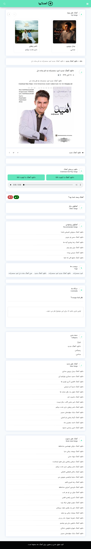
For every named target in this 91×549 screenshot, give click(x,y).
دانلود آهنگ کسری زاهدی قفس (72, 497)
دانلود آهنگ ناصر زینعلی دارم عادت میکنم (69, 407)
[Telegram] (17, 152)
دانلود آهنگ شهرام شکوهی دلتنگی (72, 528)
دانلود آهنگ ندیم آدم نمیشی (73, 387)
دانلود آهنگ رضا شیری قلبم (74, 482)
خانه (81, 61)
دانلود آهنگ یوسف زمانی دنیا (73, 451)
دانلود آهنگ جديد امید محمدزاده (60, 273)
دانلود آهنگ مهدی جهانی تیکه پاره (72, 502)
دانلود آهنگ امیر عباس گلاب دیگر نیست (70, 402)
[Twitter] (13, 152)
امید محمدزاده (44, 81)
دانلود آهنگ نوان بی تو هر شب (72, 492)
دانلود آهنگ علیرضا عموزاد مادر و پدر (71, 518)
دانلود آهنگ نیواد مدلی (75, 456)
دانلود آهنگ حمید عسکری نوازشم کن (71, 376)
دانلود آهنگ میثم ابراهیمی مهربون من (70, 477)
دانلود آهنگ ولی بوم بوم (75, 247)
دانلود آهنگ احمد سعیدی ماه (73, 422)
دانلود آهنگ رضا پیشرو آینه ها (73, 242)
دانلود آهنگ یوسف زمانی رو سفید (72, 513)
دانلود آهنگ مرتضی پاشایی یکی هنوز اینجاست (67, 461)
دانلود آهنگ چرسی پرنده (75, 252)
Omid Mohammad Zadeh (42, 84)
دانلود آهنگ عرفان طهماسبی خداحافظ (70, 446)
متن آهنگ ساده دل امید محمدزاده (20, 273)
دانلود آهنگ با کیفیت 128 (65, 177)
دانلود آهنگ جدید (74, 346)
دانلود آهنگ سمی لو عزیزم (74, 237)
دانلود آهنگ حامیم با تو (75, 397)
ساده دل (32, 81)
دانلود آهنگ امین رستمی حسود (72, 428)
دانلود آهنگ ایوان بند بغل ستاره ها (71, 392)
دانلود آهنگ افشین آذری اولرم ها (72, 381)
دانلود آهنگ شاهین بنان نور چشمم (71, 523)
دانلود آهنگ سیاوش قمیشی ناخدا (72, 232)
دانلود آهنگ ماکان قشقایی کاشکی (72, 472)
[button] (87, 3)
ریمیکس (78, 350)
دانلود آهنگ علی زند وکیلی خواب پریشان (69, 508)
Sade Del (58, 84)
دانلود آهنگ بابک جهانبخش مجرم (72, 412)
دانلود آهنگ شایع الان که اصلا (73, 258)
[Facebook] (9, 152)
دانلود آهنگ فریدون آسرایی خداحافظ (71, 487)
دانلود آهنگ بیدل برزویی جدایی (72, 371)
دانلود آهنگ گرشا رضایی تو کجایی (72, 417)
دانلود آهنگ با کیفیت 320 (26, 177)
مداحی (78, 354)
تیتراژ (79, 342)
